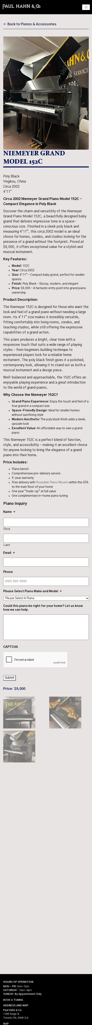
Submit (9, 677)
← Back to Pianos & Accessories (29, 24)
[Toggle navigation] (86, 7)
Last (6, 545)
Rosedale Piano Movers (52, 482)
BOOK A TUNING (13, 1000)
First (6, 529)
